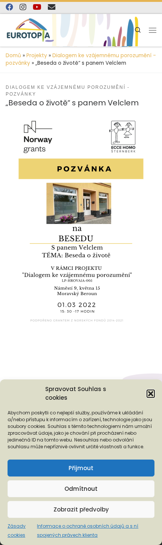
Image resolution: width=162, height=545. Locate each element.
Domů (13, 55)
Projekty (36, 55)
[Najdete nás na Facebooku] (9, 7)
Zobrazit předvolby (81, 509)
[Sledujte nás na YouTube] (37, 7)
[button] (150, 393)
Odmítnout (81, 489)
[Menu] (152, 30)
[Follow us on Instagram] (23, 7)
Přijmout (81, 468)
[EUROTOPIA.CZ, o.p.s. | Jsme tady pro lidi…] (30, 30)
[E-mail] (51, 7)
